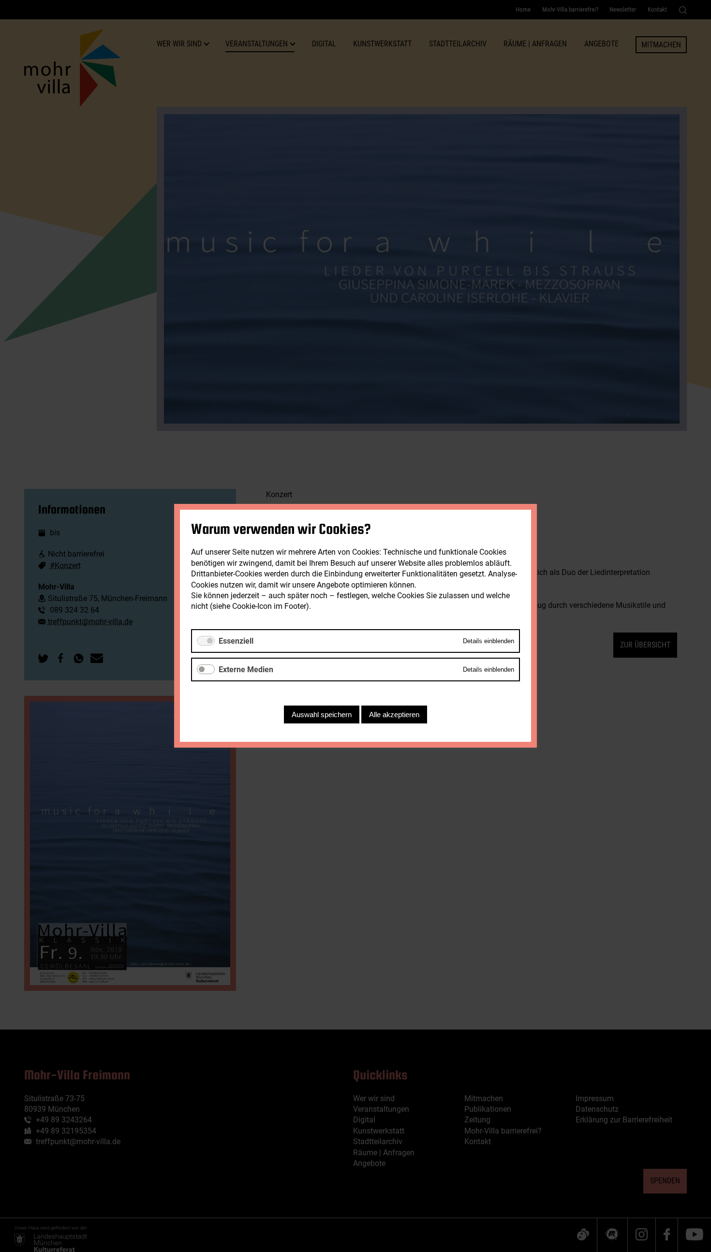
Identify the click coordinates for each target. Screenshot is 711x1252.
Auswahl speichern (322, 715)
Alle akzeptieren (394, 715)
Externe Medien (246, 669)
